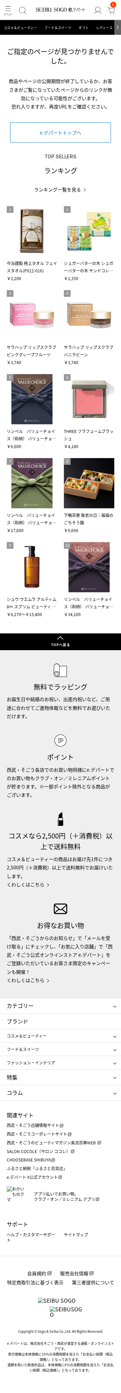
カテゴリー (20, 1006)
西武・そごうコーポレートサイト (37, 1134)
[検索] (22, 10)
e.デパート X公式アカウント (32, 1177)
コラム (15, 1093)
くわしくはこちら (25, 884)
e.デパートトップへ (60, 132)
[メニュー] (8, 10)
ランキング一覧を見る (57, 189)
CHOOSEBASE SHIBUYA (29, 1159)
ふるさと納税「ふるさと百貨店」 (37, 1168)
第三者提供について (93, 1282)
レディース (104, 27)
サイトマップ (76, 1234)
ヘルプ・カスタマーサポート (31, 1237)
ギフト (84, 27)
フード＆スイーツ (57, 27)
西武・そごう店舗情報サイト (33, 1125)
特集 (12, 1077)
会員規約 (36, 1273)
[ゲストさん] (97, 10)
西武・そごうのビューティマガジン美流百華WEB (52, 1142)
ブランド (17, 1021)
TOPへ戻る (60, 644)
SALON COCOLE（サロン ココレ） (38, 1151)
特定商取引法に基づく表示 (35, 1282)
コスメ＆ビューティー (20, 27)
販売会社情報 (74, 1273)
